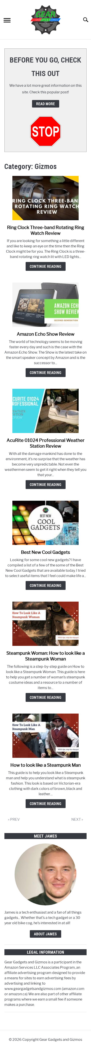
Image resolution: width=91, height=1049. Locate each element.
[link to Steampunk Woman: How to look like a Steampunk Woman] (45, 624)
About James (45, 934)
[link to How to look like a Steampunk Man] (45, 736)
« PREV (14, 819)
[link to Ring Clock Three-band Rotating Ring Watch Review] (45, 198)
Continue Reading (45, 266)
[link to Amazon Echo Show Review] (45, 305)
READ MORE (45, 103)
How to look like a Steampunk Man (45, 765)
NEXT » (77, 819)
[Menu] (7, 21)
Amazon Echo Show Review (45, 334)
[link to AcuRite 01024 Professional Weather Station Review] (45, 411)
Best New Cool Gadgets (45, 552)
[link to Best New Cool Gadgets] (45, 523)
